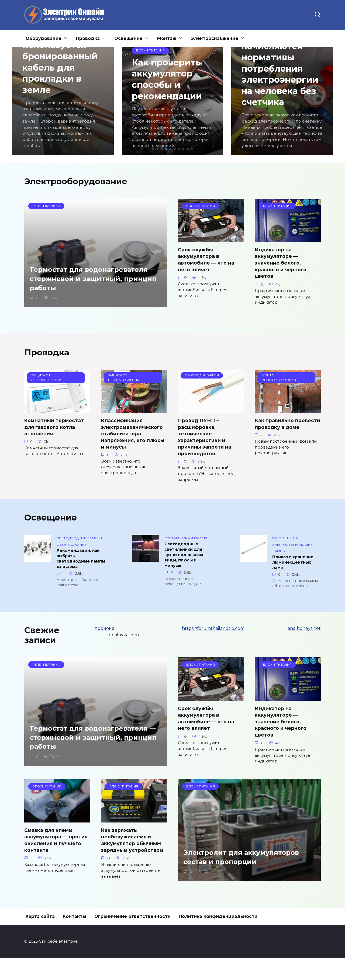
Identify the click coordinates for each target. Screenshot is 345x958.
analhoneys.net (304, 628)
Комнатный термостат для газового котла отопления (54, 427)
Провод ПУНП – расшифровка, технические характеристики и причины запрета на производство (204, 437)
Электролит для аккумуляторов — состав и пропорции (245, 857)
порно (102, 628)
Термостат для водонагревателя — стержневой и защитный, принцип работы (93, 279)
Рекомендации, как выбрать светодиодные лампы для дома (81, 558)
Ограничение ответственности (132, 916)
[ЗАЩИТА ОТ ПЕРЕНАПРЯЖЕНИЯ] (57, 409)
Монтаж (166, 38)
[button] (153, 149)
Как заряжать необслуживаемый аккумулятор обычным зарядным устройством (132, 840)
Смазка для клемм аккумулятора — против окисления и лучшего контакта (56, 840)
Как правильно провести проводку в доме (287, 424)
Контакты (74, 916)
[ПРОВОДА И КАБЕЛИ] (211, 409)
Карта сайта (40, 916)
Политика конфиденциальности (218, 916)
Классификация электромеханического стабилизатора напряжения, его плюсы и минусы (132, 434)
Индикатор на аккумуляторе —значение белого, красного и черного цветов (280, 263)
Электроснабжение (214, 38)
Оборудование (43, 38)
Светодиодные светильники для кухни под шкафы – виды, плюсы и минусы (185, 555)
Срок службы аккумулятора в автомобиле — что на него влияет (206, 259)
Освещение (128, 38)
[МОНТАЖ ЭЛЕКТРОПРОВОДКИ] (288, 409)
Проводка (88, 38)
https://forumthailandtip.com (213, 628)
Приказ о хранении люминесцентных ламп (292, 562)
